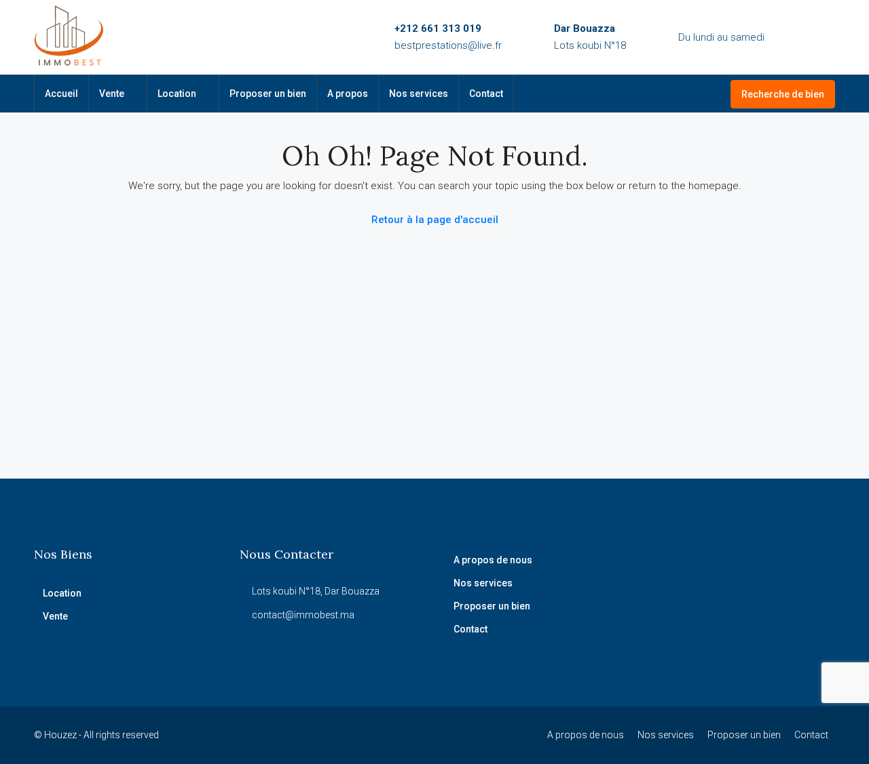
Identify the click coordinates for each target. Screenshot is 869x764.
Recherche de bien (782, 94)
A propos (347, 93)
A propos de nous (493, 560)
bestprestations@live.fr (448, 45)
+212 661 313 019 (437, 28)
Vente (111, 93)
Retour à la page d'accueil (434, 220)
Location (177, 93)
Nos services (418, 93)
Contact (486, 93)
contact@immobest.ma (303, 614)
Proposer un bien (267, 93)
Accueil (61, 93)
